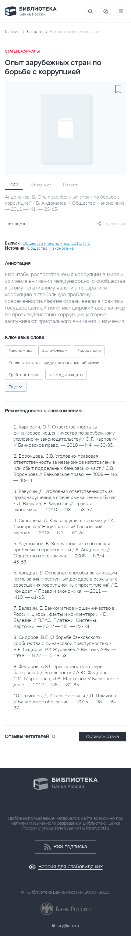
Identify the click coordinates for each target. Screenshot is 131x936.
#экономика (20, 350)
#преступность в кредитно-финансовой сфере (54, 362)
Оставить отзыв (102, 736)
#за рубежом (55, 350)
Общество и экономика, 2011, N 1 (56, 243)
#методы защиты (66, 374)
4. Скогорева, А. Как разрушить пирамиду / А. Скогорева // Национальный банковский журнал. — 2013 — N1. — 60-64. (64, 526)
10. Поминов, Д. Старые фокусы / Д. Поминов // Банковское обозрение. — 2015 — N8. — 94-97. (65, 701)
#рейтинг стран (24, 374)
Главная (12, 31)
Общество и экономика (50, 248)
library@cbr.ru (65, 925)
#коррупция (89, 350)
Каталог (35, 31)
